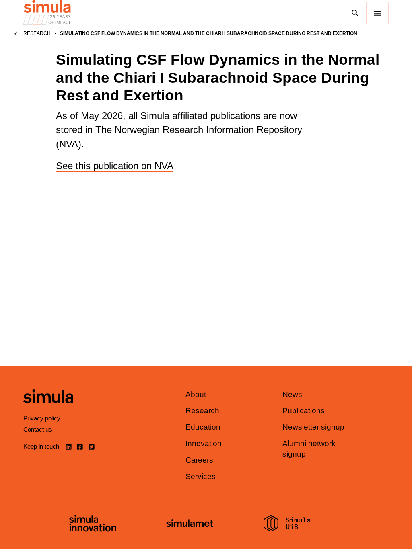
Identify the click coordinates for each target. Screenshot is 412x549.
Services (200, 476)
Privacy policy (41, 418)
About (195, 394)
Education (202, 427)
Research (37, 33)
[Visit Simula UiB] (287, 524)
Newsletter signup (313, 427)
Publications (303, 410)
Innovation (203, 443)
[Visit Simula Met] (189, 524)
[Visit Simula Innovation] (92, 524)
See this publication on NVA (114, 165)
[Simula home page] (48, 410)
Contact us (37, 429)
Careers (199, 460)
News (292, 394)
